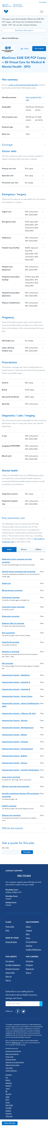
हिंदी (6, 1091)
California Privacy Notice (12, 1065)
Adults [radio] (9, 549)
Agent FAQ (10, 973)
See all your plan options (24, 30)
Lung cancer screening (11, 777)
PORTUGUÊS (9, 1105)
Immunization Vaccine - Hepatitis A (16, 682)
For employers (31, 942)
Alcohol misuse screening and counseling (18, 572)
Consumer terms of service (13, 1051)
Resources (30, 969)
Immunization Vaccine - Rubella (14, 756)
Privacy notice (9, 1057)
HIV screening (7, 663)
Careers (29, 930)
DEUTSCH (8, 1086)
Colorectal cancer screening (13, 607)
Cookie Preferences (33, 950)
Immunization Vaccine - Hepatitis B (16, 689)
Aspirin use (6, 583)
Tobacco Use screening (11, 815)
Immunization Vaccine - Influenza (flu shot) (19, 713)
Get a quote (39, 48)
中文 (7, 1077)
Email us (29, 946)
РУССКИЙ (8, 1108)
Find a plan (42, 2)
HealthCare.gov (16, 1042)
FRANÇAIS (9, 1083)
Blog (27, 934)
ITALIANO (8, 1094)
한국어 (7, 1099)
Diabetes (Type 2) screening (13, 623)
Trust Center (9, 1068)
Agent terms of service (12, 1054)
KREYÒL (8, 1080)
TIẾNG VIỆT (9, 1116)
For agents (10, 961)
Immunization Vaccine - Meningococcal (17, 728)
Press (28, 938)
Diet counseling (8, 633)
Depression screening (10, 616)
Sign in (8, 980)
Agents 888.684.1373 (7, 5)
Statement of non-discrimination (15, 1062)
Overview (29, 961)
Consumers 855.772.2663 (17, 5)
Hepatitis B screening (10, 642)
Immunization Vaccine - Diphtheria (16, 675)
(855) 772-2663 (24, 876)
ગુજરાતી (8, 1088)
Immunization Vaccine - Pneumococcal (17, 749)
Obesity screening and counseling (15, 786)
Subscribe (41, 1003)
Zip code (5, 848)
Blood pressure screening (12, 590)
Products (29, 965)
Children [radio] (38, 549)
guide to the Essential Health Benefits (23, 85)
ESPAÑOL (8, 1111)
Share (26, 49)
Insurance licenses (11, 1059)
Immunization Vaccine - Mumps (14, 735)
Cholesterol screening (11, 597)
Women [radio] (24, 549)
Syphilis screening (9, 806)
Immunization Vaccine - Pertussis (15, 742)
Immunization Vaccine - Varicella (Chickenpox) (20, 770)
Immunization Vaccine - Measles (15, 721)
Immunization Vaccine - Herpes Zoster (17, 696)
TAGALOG (8, 1113)
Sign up (9, 976)
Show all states (11, 942)
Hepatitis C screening (10, 652)
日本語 (7, 1097)
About (28, 927)
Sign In (28, 973)
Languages (9, 1075)
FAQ (7, 930)
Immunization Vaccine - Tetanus (14, 763)
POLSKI (8, 1102)
